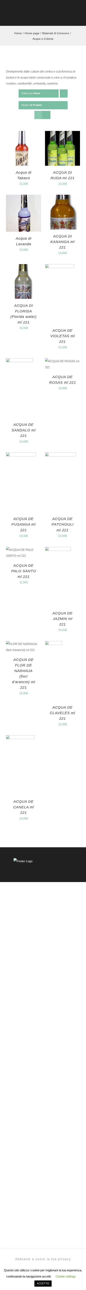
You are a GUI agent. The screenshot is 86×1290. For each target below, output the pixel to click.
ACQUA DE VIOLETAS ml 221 (62, 336)
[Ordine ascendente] (64, 93)
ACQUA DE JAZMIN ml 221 (62, 618)
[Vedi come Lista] (46, 115)
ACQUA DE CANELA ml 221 (23, 807)
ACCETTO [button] (43, 1283)
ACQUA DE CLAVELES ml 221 (62, 713)
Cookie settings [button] (66, 1276)
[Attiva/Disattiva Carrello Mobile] (71, 18)
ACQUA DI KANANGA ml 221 (62, 241)
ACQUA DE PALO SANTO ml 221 (23, 571)
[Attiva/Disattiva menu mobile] (78, 18)
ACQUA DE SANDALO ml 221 (24, 430)
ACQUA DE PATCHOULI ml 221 (63, 524)
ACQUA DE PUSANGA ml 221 (23, 524)
